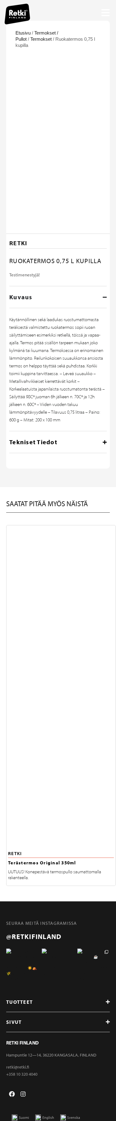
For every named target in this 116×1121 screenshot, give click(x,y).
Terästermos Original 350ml (42, 863)
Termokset (41, 39)
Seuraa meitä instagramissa (41, 923)
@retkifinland (33, 936)
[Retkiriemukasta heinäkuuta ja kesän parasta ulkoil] (22, 965)
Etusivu (23, 32)
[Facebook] (12, 1094)
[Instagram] (23, 1094)
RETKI (15, 853)
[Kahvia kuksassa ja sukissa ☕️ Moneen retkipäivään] (93, 965)
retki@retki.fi (17, 1067)
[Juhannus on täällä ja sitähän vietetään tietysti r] (58, 965)
